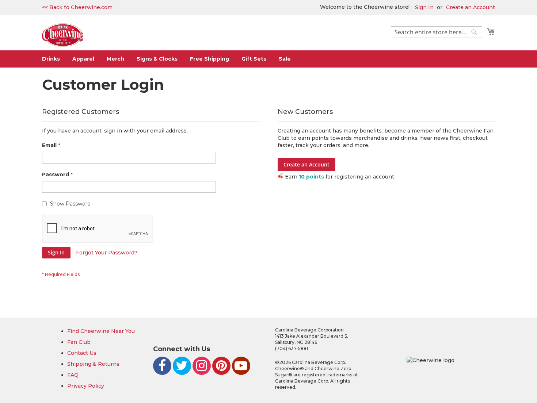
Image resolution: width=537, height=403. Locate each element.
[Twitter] (182, 366)
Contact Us (81, 353)
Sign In (424, 7)
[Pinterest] (221, 366)
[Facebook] (162, 366)
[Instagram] (202, 366)
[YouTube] (241, 366)
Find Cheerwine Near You (101, 331)
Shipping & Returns (93, 364)
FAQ (73, 375)
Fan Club (79, 342)
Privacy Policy (85, 386)
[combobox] (436, 32)
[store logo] (62, 35)
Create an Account (470, 7)
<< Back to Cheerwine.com (77, 7)
